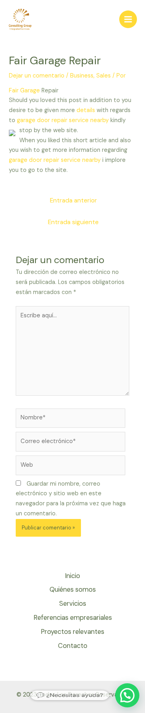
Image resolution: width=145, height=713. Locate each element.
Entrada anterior (73, 200)
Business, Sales (90, 76)
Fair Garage (24, 90)
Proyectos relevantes (72, 631)
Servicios (72, 603)
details (86, 110)
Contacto (72, 645)
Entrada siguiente (73, 222)
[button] (127, 695)
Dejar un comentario (36, 76)
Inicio (72, 576)
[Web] (70, 467)
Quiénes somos (73, 589)
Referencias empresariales (72, 617)
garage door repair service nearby (63, 120)
